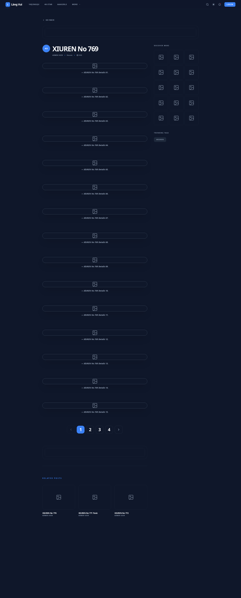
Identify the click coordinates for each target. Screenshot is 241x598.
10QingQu (34, 4)
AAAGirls (62, 4)
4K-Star (48, 4)
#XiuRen (160, 140)
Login (230, 4)
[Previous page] (71, 430)
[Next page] (119, 430)
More (75, 4)
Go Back (50, 20)
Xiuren (70, 55)
